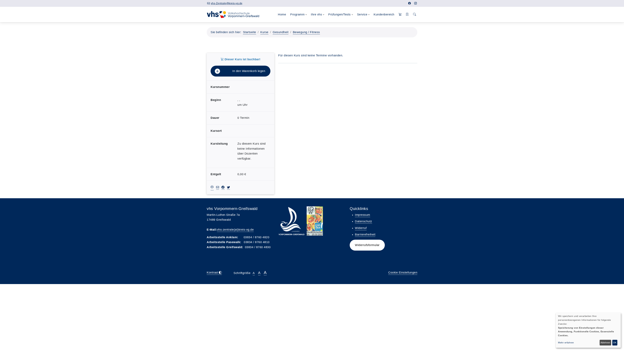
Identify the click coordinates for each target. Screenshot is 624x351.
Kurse (264, 32)
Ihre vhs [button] (316, 14)
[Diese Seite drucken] (212, 187)
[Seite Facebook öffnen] (409, 3)
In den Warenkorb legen (248, 71)
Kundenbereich (384, 14)
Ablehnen (605, 342)
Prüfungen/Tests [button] (339, 14)
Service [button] (362, 14)
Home (282, 14)
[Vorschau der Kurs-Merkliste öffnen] (407, 14)
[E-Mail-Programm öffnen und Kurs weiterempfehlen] (217, 188)
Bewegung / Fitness (306, 32)
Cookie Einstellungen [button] (402, 272)
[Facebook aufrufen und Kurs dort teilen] (223, 188)
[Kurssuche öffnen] (414, 14)
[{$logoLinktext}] (235, 14)
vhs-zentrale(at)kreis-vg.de (235, 229)
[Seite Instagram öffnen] (415, 3)
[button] (400, 14)
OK (614, 342)
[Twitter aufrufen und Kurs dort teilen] (228, 188)
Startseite (249, 32)
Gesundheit (280, 32)
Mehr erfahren (566, 342)
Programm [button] (297, 14)
